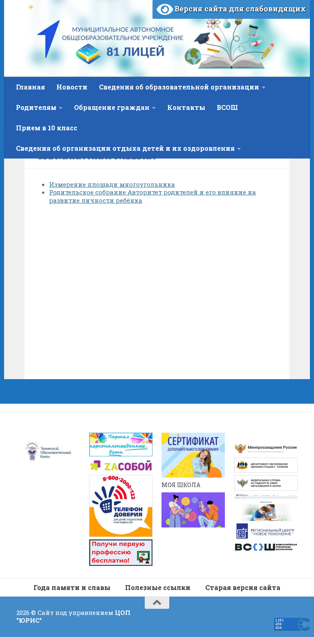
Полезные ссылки (158, 587)
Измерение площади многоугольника (112, 184)
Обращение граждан (112, 107)
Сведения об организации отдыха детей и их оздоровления (125, 148)
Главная (30, 87)
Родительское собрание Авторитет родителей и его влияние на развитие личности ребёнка (152, 196)
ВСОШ (227, 107)
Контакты (186, 107)
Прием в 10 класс (46, 127)
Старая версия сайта (242, 587)
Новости (71, 87)
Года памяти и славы (72, 587)
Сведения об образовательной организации (179, 87)
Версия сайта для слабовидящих (239, 8)
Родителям (36, 107)
